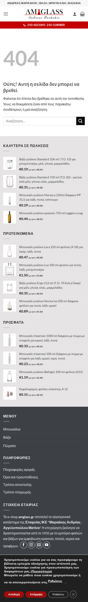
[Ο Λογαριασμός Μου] (75, 14)
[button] (5, 14)
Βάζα (7, 437)
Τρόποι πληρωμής (17, 492)
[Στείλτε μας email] (39, 545)
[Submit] (80, 121)
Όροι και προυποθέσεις (20, 477)
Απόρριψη (36, 594)
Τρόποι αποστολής (17, 484)
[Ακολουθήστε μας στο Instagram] (31, 545)
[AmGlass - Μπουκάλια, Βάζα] (44, 13)
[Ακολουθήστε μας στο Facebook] (23, 545)
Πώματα (9, 446)
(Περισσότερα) (41, 571)
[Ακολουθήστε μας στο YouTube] (46, 545)
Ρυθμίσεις (55, 581)
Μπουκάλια (11, 429)
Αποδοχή (14, 594)
